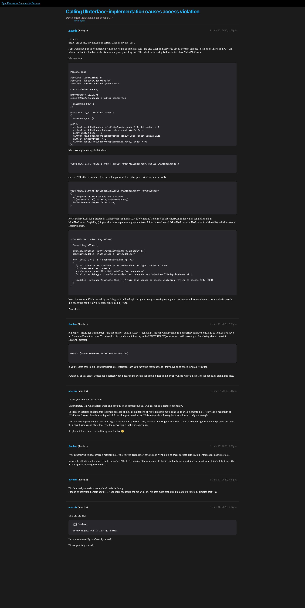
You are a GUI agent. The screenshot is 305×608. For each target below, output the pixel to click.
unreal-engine (79, 21)
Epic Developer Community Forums (21, 3)
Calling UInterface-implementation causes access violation (133, 11)
